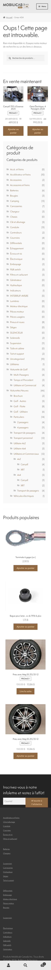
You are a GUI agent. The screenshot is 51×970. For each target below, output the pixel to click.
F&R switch (15, 269)
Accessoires (16, 179)
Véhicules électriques (24, 496)
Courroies (15, 237)
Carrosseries (16, 206)
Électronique (16, 259)
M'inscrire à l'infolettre (36, 802)
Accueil (9, 17)
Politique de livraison (27, 960)
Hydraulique (16, 285)
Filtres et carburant (19, 274)
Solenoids (15, 337)
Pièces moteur (17, 311)
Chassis (13, 216)
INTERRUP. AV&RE (19, 295)
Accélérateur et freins (20, 174)
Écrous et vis (16, 253)
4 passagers (22, 427)
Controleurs (16, 232)
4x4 (19, 474)
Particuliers (19, 416)
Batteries (14, 190)
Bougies (14, 195)
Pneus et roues (17, 322)
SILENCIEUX (16, 332)
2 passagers (22, 422)
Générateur (15, 280)
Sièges (13, 327)
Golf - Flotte (19, 406)
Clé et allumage (17, 222)
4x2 (19, 459)
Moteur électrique (19, 306)
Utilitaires (14, 364)
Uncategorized (17, 358)
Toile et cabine (17, 348)
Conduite (14, 227)
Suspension (15, 343)
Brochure (18, 395)
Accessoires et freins (20, 185)
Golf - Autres (20, 401)
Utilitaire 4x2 (20, 443)
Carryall (24, 464)
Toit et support (17, 353)
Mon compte (8, 965)
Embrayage (15, 264)
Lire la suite (25, 691)
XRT (23, 469)
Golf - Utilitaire (21, 411)
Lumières (14, 301)
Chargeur (14, 211)
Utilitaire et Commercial (25, 385)
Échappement (17, 248)
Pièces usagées (17, 316)
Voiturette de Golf (18, 369)
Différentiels (16, 243)
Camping (14, 201)
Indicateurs (15, 290)
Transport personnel (23, 438)
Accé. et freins (17, 169)
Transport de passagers (24, 432)
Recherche (25, 965)
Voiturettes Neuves (19, 390)
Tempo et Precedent (23, 380)
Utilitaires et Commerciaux (26, 453)
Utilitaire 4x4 (20, 448)
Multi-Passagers (21, 374)
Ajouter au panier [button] (13, 131)
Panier (39, 963)
